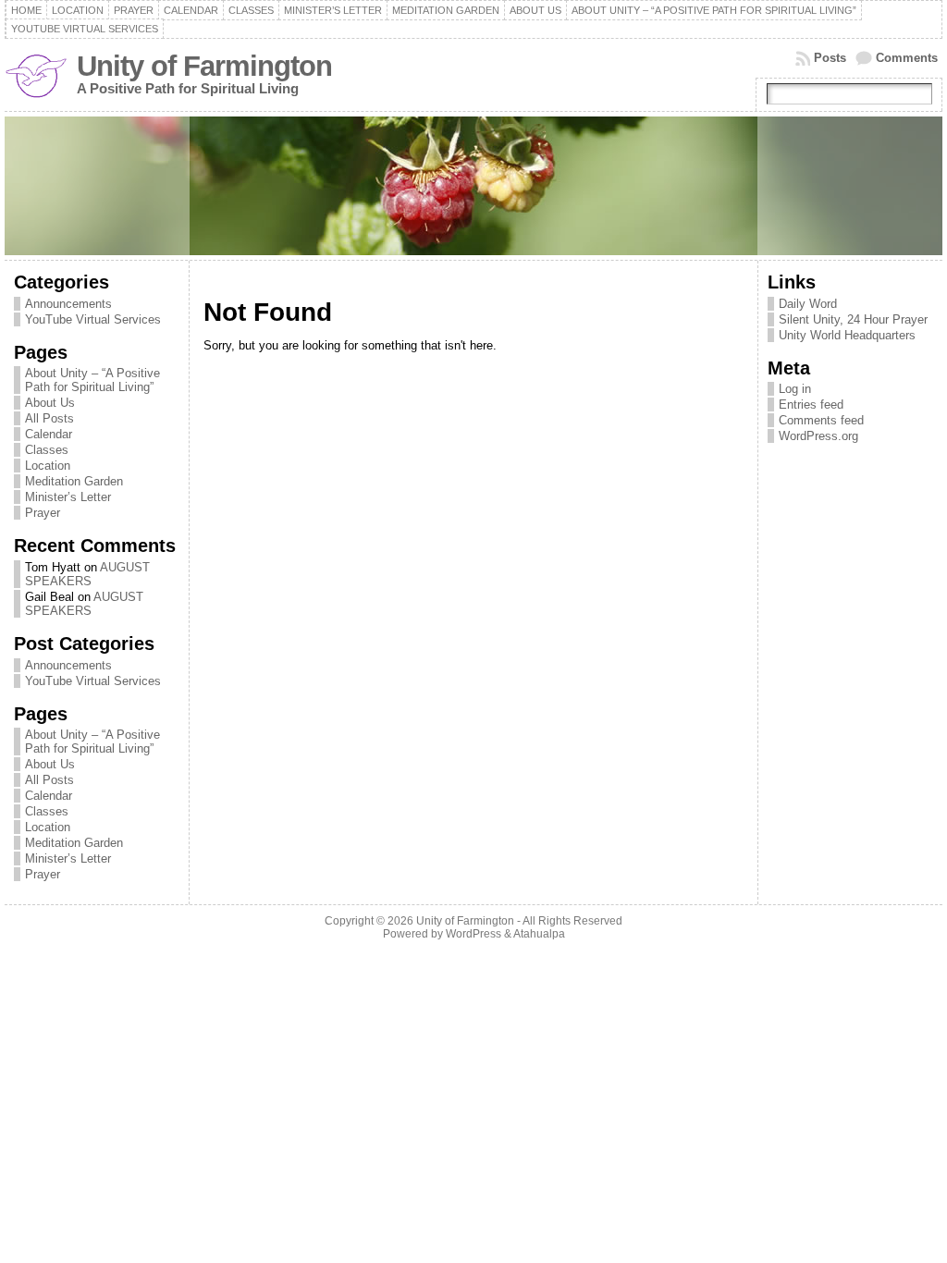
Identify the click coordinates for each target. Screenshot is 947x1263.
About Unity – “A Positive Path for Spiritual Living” (92, 380)
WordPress (473, 933)
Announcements (68, 304)
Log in (795, 389)
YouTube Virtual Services (93, 319)
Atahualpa (539, 933)
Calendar (48, 434)
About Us (50, 403)
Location (47, 465)
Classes (46, 450)
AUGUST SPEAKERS (87, 574)
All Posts (49, 418)
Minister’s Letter (68, 497)
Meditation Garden (74, 481)
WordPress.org (818, 436)
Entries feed (811, 404)
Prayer (42, 513)
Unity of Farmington (204, 66)
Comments (907, 58)
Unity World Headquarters (847, 335)
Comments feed (821, 420)
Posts (830, 58)
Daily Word (808, 304)
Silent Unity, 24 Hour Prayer (853, 319)
